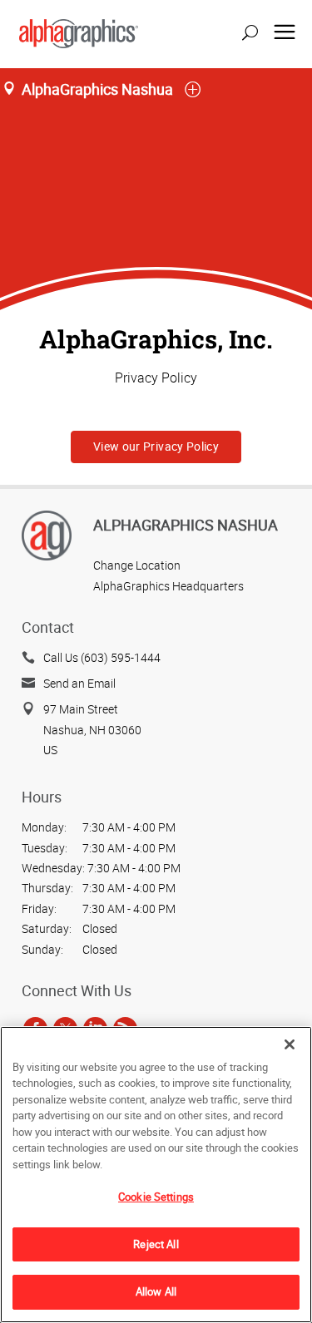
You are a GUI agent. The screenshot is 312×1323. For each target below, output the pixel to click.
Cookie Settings (156, 1196)
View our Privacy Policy (156, 446)
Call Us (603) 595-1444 (102, 657)
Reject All (155, 1244)
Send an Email (79, 683)
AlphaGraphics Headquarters (168, 586)
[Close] (289, 1044)
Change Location (137, 565)
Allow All (156, 1291)
